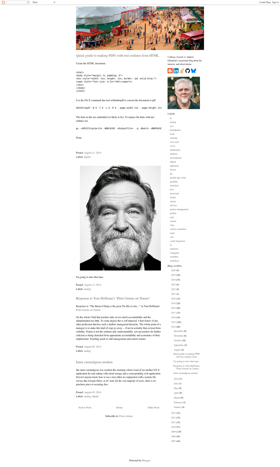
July (176, 378)
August (177, 349)
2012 (173, 417)
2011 (173, 422)
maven (173, 201)
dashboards (175, 149)
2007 (173, 441)
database (174, 153)
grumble (174, 181)
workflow (174, 256)
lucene (173, 197)
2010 (173, 426)
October (178, 340)
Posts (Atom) (126, 416)
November (179, 335)
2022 (173, 289)
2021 (173, 293)
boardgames (175, 129)
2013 (173, 412)
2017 (173, 312)
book (172, 133)
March (177, 397)
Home (119, 407)
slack (172, 233)
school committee (178, 229)
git (171, 173)
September (179, 345)
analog (87, 289)
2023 (173, 284)
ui (171, 244)
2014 (173, 326)
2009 (173, 431)
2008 (173, 436)
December (179, 330)
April (176, 392)
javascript (174, 193)
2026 (173, 270)
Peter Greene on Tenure (88, 309)
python (173, 213)
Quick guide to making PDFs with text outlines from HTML (117, 55)
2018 (173, 307)
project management (179, 209)
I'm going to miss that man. (186, 361)
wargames (174, 252)
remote (173, 221)
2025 (173, 274)
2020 (173, 298)
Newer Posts (84, 407)
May (176, 388)
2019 (173, 303)
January (178, 407)
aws (172, 126)
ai (171, 118)
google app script (178, 177)
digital (87, 156)
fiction (173, 169)
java (172, 189)
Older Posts (153, 407)
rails (172, 217)
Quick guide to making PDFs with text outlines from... (186, 355)
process (173, 205)
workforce (174, 260)
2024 (173, 279)
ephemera (174, 165)
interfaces (174, 185)
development (175, 157)
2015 (173, 322)
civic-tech (174, 141)
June (176, 383)
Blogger (146, 460)
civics (172, 145)
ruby (172, 225)
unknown (174, 248)
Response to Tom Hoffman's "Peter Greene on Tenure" (113, 298)
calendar (174, 137)
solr (172, 236)
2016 (173, 317)
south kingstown (177, 240)
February (178, 402)
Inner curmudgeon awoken (94, 362)
